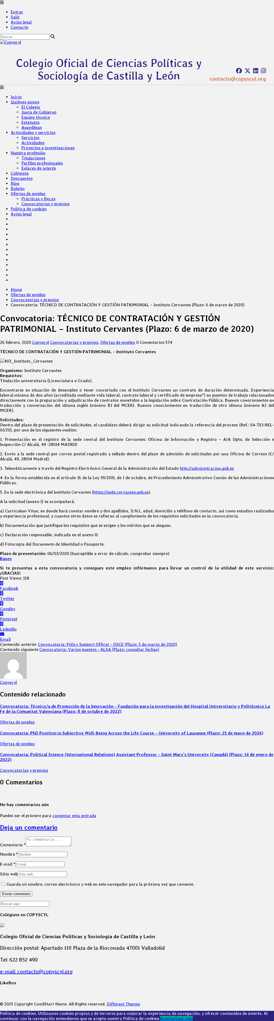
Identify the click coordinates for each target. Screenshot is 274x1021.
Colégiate (20, 173)
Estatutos (30, 122)
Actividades (32, 142)
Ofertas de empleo (28, 193)
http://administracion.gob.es (207, 468)
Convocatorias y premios (45, 203)
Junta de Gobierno (38, 112)
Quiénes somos (25, 102)
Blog (15, 183)
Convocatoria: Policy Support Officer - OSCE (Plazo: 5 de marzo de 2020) (107, 644)
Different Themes (123, 1004)
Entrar (17, 11)
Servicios (30, 137)
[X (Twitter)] (247, 70)
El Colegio (30, 107)
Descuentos (22, 178)
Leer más (184, 1018)
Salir (15, 17)
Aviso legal (21, 22)
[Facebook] (239, 70)
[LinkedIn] (255, 70)
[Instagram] (263, 70)
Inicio (16, 96)
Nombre (9, 854)
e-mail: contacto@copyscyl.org (36, 971)
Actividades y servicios (33, 132)
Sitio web (9, 874)
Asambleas (31, 127)
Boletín (18, 188)
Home (16, 289)
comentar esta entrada (74, 815)
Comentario (13, 844)
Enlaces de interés (38, 168)
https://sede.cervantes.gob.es (121, 492)
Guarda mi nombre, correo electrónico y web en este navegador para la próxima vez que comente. (100, 884)
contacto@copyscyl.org (238, 79)
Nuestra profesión (28, 152)
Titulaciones (33, 158)
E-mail (7, 864)
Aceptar (168, 1018)
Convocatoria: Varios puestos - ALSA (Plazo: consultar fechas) (99, 649)
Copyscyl (40, 342)
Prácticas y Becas (38, 198)
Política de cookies (29, 208)
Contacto (19, 27)
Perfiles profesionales (42, 163)
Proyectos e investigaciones (48, 147)
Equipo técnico (35, 117)
